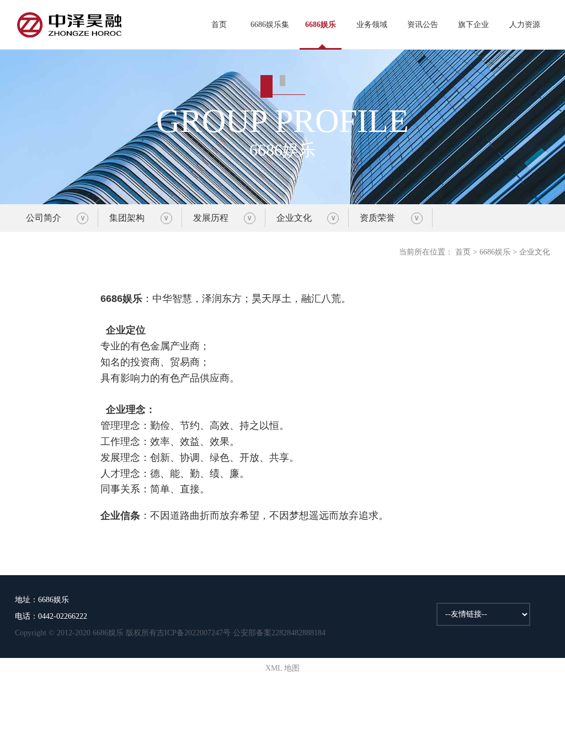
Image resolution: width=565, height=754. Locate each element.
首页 (219, 24)
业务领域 (371, 24)
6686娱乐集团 (269, 35)
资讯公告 (422, 24)
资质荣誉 (377, 217)
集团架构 (127, 217)
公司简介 (43, 217)
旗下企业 (473, 24)
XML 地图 (282, 668)
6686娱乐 (320, 24)
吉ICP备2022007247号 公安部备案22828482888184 (241, 633)
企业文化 (294, 217)
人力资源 (524, 24)
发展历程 (210, 217)
